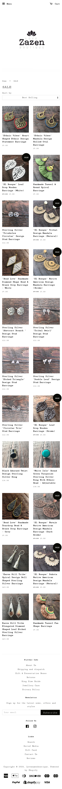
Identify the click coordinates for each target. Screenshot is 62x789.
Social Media (31, 746)
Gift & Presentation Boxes (31, 673)
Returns (31, 677)
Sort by (6, 93)
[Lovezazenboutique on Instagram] (34, 727)
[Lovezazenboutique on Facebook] (27, 727)
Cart (57, 4)
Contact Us (31, 754)
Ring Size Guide (31, 681)
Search (31, 742)
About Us (31, 665)
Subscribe (50, 712)
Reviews (31, 758)
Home (4, 81)
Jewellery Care (31, 685)
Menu (9, 4)
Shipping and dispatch (31, 669)
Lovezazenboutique (37, 767)
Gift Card (31, 750)
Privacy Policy (31, 689)
